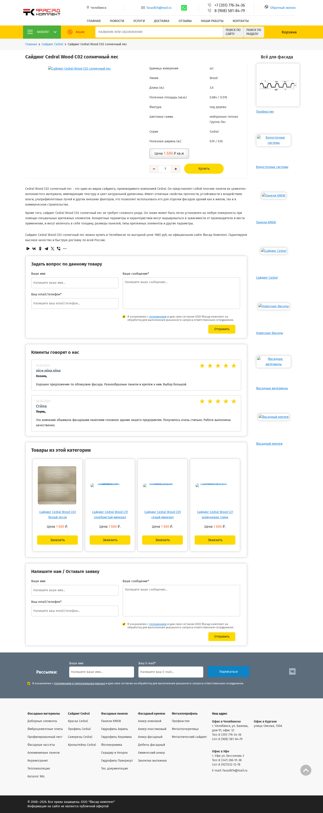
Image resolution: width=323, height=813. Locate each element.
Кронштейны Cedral (82, 744)
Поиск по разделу (253, 32)
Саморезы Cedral (80, 737)
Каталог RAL (36, 776)
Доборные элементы (42, 721)
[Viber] (58, 248)
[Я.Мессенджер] (28, 248)
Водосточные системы (272, 167)
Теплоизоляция (38, 768)
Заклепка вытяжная (152, 760)
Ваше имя (38, 273)
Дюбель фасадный (151, 744)
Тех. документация (114, 768)
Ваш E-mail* (147, 663)
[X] (52, 248)
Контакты (241, 21)
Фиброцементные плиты (45, 729)
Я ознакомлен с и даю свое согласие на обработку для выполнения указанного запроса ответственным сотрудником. (138, 683)
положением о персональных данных (79, 683)
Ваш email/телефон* (46, 294)
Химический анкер (151, 752)
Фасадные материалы (272, 388)
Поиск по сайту (233, 32)
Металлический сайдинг (189, 737)
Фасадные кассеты (41, 744)
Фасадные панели (114, 713)
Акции (80, 32)
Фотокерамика (111, 744)
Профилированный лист (44, 737)
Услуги (139, 21)
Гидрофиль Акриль (114, 729)
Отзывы (185, 21)
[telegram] (191, 8)
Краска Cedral (78, 721)
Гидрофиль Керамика (116, 737)
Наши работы (212, 21)
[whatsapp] (184, 8)
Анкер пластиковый (152, 729)
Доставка (161, 21)
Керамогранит (37, 760)
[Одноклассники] (40, 248)
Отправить (221, 329)
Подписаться (228, 671)
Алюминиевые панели (43, 752)
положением (158, 316)
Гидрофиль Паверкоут (117, 760)
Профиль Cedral (79, 729)
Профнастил (265, 111)
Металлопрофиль (185, 713)
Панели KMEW (266, 222)
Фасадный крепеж (269, 443)
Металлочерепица (185, 729)
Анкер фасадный (150, 737)
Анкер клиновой (149, 721)
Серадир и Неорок (114, 752)
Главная (94, 21)
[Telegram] (46, 248)
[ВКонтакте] (34, 248)
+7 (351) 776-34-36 (229, 5)
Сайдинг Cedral (52, 44)
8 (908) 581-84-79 (229, 11)
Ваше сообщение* (136, 273)
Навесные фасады (269, 333)
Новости (117, 21)
